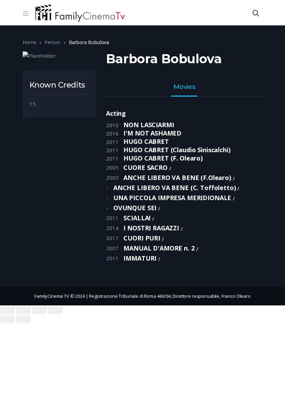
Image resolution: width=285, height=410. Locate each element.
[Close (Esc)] (7, 310)
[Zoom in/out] (55, 310)
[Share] (23, 310)
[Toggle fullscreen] (39, 310)
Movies (184, 87)
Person (52, 42)
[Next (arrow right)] (23, 319)
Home (29, 42)
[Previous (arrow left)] (7, 319)
